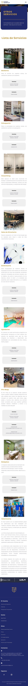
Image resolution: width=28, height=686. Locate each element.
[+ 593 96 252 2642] (1, 658)
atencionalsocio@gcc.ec (7, 665)
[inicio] (14, 590)
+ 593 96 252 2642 (5, 660)
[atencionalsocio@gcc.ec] (1, 663)
